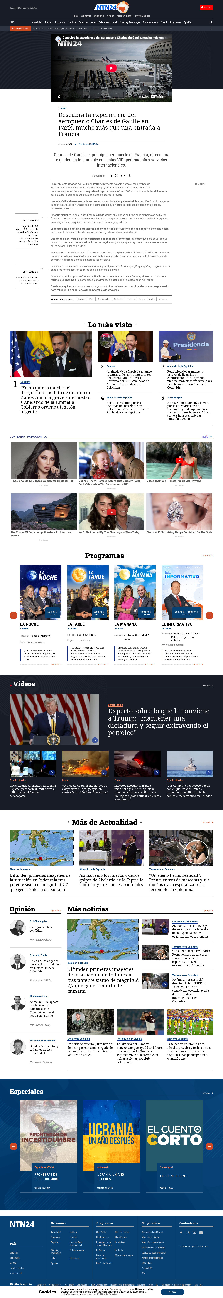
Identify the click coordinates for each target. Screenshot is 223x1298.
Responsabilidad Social (152, 1232)
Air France (119, 299)
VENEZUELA (99, 16)
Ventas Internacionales (152, 1258)
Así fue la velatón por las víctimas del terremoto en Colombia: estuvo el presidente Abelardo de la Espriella (128, 407)
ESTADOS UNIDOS (125, 16)
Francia (62, 108)
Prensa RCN (147, 1268)
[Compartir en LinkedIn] (121, 175)
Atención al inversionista (153, 1242)
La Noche (29, 624)
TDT (157, 1284)
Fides (150, 1284)
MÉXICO (110, 16)
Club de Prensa (122, 1232)
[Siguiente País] (211, 30)
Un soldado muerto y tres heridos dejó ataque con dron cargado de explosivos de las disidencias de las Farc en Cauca (90, 1049)
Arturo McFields (38, 955)
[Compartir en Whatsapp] (130, 175)
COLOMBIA (86, 16)
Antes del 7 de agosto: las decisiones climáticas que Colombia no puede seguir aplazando (44, 1008)
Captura (111, 366)
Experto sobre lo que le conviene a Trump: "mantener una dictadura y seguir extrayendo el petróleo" (158, 721)
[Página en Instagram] (187, 1233)
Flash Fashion (121, 1237)
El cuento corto (174, 1176)
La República (82, 1284)
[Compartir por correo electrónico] (125, 175)
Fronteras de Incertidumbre (46, 1176)
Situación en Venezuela (42, 1040)
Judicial (72, 22)
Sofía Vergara (174, 397)
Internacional (16, 1273)
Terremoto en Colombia (162, 869)
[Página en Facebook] (181, 1233)
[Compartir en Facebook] (112, 175)
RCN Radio (69, 1284)
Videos (24, 683)
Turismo (131, 299)
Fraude (118, 780)
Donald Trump (115, 704)
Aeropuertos (104, 299)
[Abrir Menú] (12, 22)
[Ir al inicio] (27, 1228)
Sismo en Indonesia (20, 869)
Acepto (172, 1291)
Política (49, 22)
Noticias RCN (55, 1284)
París (91, 299)
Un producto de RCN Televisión (176, 1284)
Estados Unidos (18, 780)
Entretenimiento (151, 22)
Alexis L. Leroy (43, 1024)
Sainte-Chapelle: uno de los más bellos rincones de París (27, 280)
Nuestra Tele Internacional (104, 22)
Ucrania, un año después (110, 1176)
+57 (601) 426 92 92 (198, 1246)
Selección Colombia (177, 1038)
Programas (175, 22)
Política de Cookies (107, 1294)
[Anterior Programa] (13, 615)
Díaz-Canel (82, 28)
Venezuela (15, 1258)
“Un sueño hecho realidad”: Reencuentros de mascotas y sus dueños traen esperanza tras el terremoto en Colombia (179, 882)
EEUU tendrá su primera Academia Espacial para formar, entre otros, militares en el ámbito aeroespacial (33, 791)
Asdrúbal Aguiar (38, 921)
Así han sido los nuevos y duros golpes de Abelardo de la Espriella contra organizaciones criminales (111, 880)
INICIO (76, 16)
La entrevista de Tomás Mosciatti (104, 1244)
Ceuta (65, 780)
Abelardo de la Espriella (180, 366)
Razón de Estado (104, 1263)
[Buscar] (210, 22)
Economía (60, 22)
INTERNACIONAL (142, 16)
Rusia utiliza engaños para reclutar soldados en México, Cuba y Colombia (45, 966)
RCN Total (198, 1284)
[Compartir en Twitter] (116, 175)
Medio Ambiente (38, 996)
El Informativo (177, 624)
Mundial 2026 (106, 28)
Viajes (142, 299)
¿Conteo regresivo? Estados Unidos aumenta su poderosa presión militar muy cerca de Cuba (39, 655)
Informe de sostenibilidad (153, 1247)
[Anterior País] (211, 27)
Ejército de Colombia (78, 1038)
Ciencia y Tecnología (129, 22)
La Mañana (125, 624)
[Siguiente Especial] (209, 1146)
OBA (143, 1273)
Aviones (163, 299)
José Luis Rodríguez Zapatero (61, 28)
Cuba (94, 28)
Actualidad (37, 22)
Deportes (83, 22)
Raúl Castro (38, 28)
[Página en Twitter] (194, 1233)
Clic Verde (101, 1232)
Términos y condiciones (122, 1289)
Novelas (141, 1284)
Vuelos (152, 299)
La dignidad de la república (41, 928)
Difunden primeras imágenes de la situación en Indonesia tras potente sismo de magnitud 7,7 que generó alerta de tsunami (40, 882)
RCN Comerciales (99, 1284)
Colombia (25, 381)
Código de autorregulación (154, 1252)
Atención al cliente (150, 1237)
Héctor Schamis (43, 1062)
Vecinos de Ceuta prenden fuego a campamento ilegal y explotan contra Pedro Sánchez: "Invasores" (85, 789)
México (13, 1263)
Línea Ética (147, 1263)
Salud (164, 22)
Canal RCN (41, 1284)
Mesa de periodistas (101, 1257)
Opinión (187, 22)
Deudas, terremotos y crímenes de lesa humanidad (44, 1049)
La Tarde (76, 624)
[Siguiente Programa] (209, 615)
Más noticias (87, 909)
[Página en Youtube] (201, 1233)
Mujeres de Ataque (124, 1255)
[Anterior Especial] (13, 1146)
